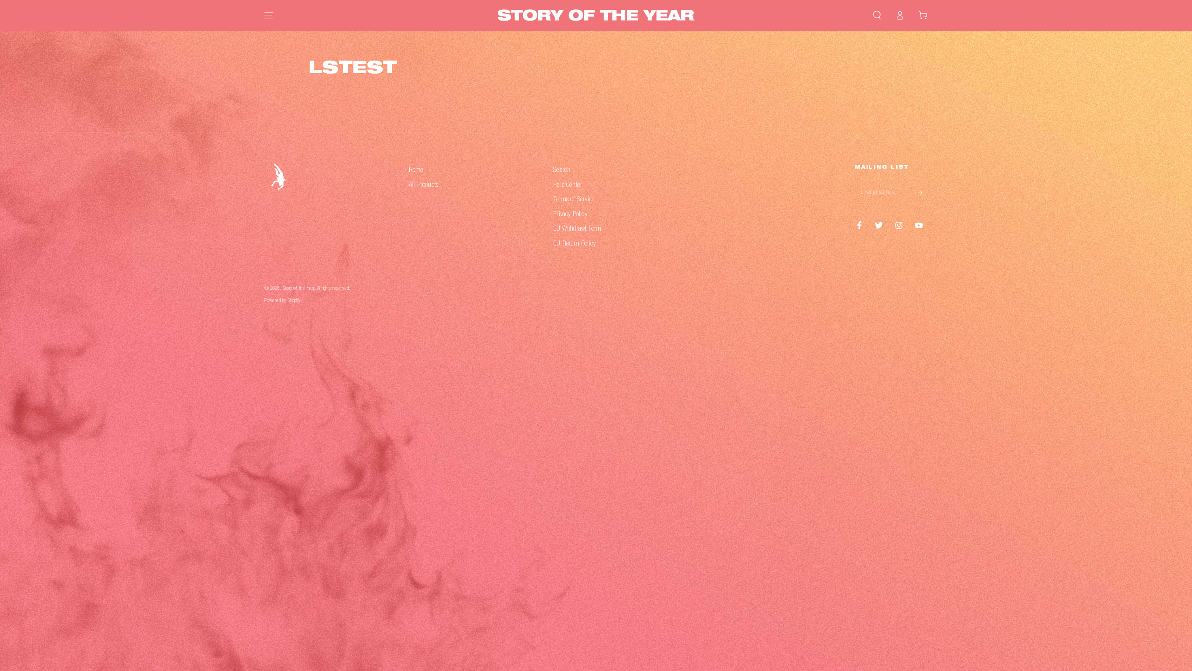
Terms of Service (574, 199)
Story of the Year (298, 288)
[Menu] (268, 15)
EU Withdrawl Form (577, 229)
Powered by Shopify (282, 300)
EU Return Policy (574, 243)
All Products (423, 185)
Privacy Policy (570, 214)
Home (416, 170)
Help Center (567, 185)
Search (561, 170)
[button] (877, 15)
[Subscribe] (923, 193)
